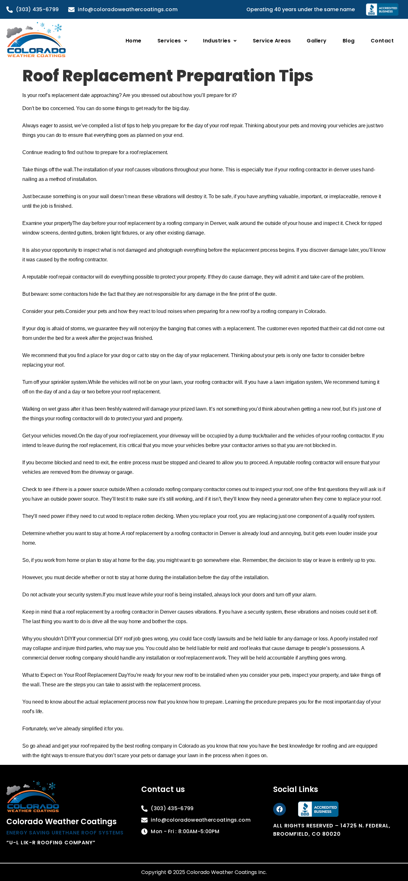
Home (134, 40)
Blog (349, 40)
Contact (382, 40)
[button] (172, 40)
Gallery (317, 40)
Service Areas (272, 40)
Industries (216, 40)
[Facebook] (279, 809)
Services (169, 40)
